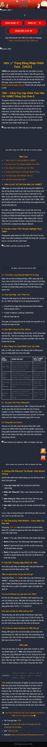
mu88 (30, 673)
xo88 (29, 675)
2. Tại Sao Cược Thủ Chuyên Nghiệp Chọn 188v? (22, 164)
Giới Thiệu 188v (10, 713)
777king (37, 675)
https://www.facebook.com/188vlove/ (23, 41)
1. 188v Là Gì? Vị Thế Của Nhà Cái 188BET (20, 160)
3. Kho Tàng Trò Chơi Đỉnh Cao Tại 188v (19, 168)
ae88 (37, 673)
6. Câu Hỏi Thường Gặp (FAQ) (15, 179)
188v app (13, 527)
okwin (22, 678)
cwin (14, 675)
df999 (14, 678)
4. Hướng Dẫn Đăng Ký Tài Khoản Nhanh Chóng (21, 172)
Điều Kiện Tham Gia (24, 713)
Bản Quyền (37, 713)
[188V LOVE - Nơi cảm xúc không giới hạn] (23, 4)
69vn (22, 673)
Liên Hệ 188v (21, 716)
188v (16, 578)
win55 (21, 675)
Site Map (30, 716)
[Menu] (3, 4)
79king (14, 673)
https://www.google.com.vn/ (13, 85)
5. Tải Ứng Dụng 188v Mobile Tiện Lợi (18, 176)
